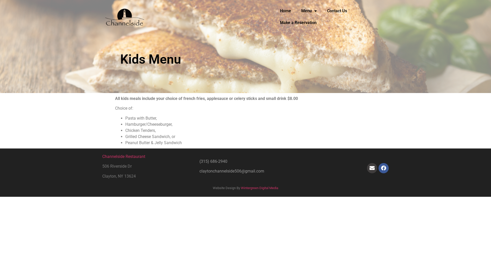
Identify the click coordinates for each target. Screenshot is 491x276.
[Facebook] (383, 168)
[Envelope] (372, 168)
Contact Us (337, 10)
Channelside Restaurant (123, 156)
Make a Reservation (298, 22)
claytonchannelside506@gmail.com (231, 171)
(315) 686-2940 (213, 161)
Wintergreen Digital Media (259, 188)
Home (285, 10)
